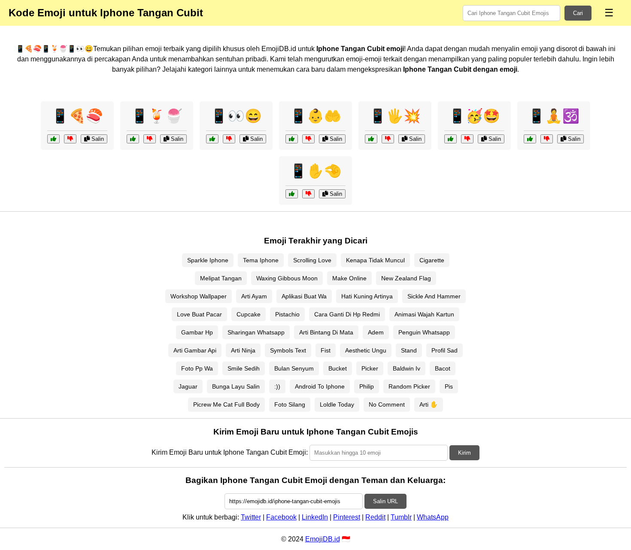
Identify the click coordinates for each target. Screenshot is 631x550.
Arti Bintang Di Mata (326, 332)
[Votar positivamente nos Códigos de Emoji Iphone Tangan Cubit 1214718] (291, 193)
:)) (277, 386)
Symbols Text (288, 350)
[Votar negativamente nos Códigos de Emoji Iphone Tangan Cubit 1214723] (70, 138)
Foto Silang (289, 404)
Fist (326, 350)
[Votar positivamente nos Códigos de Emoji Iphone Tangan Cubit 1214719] (291, 138)
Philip (366, 386)
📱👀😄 (236, 116)
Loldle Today (337, 404)
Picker (369, 368)
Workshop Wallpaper (198, 296)
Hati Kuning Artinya (367, 296)
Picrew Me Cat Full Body (226, 404)
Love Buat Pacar (199, 314)
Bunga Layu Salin (236, 386)
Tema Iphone (261, 260)
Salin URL (385, 501)
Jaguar (188, 386)
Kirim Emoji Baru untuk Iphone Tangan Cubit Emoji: (230, 452)
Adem (376, 332)
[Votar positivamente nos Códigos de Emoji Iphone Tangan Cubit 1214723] (53, 138)
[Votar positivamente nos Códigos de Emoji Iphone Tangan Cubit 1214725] (450, 138)
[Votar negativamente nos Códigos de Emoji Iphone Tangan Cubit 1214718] (308, 193)
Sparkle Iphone (207, 260)
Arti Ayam (254, 296)
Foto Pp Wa (197, 368)
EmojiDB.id (322, 539)
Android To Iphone (320, 386)
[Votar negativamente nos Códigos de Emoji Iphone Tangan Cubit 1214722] (149, 138)
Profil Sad (444, 350)
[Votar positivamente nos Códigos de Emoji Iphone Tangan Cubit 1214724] (530, 138)
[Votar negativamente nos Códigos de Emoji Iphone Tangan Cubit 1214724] (546, 138)
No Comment (387, 404)
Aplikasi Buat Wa (304, 296)
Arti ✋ (428, 404)
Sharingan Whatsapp (256, 332)
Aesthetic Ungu (365, 350)
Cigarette (431, 260)
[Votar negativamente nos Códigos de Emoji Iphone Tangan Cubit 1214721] (229, 138)
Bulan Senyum (294, 368)
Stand (409, 350)
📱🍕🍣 (77, 116)
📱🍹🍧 (156, 116)
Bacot (442, 368)
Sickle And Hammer (434, 296)
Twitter (251, 517)
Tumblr (401, 517)
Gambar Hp (197, 332)
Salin (97, 139)
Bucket (337, 368)
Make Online (349, 278)
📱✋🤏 (315, 171)
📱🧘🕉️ (553, 116)
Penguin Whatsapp (424, 332)
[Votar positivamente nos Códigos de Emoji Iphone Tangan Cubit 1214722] (133, 138)
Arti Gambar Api (194, 350)
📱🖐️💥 (395, 116)
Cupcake (249, 314)
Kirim (464, 453)
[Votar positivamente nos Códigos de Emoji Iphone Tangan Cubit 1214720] (371, 138)
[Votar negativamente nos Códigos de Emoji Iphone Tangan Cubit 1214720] (388, 138)
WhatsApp (433, 517)
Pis (449, 386)
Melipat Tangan (221, 278)
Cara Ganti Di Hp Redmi (347, 314)
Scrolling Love (312, 260)
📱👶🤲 (315, 116)
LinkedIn (315, 517)
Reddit (375, 517)
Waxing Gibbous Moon (287, 278)
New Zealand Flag (406, 278)
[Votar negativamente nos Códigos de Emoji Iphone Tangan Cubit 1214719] (308, 138)
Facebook (281, 517)
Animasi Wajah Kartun (424, 314)
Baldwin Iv (406, 368)
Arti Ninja (243, 350)
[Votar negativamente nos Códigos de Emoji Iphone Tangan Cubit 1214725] (467, 138)
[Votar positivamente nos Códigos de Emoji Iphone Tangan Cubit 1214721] (212, 138)
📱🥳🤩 (474, 116)
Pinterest (346, 517)
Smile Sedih (244, 368)
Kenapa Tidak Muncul (375, 260)
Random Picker (409, 386)
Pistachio (287, 314)
